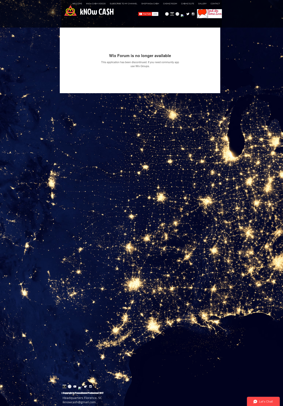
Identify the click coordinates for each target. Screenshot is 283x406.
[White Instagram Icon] (193, 14)
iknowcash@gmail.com (79, 402)
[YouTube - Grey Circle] (167, 14)
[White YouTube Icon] (75, 386)
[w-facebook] (182, 16)
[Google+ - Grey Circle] (177, 14)
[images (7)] (172, 14)
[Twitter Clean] (188, 14)
